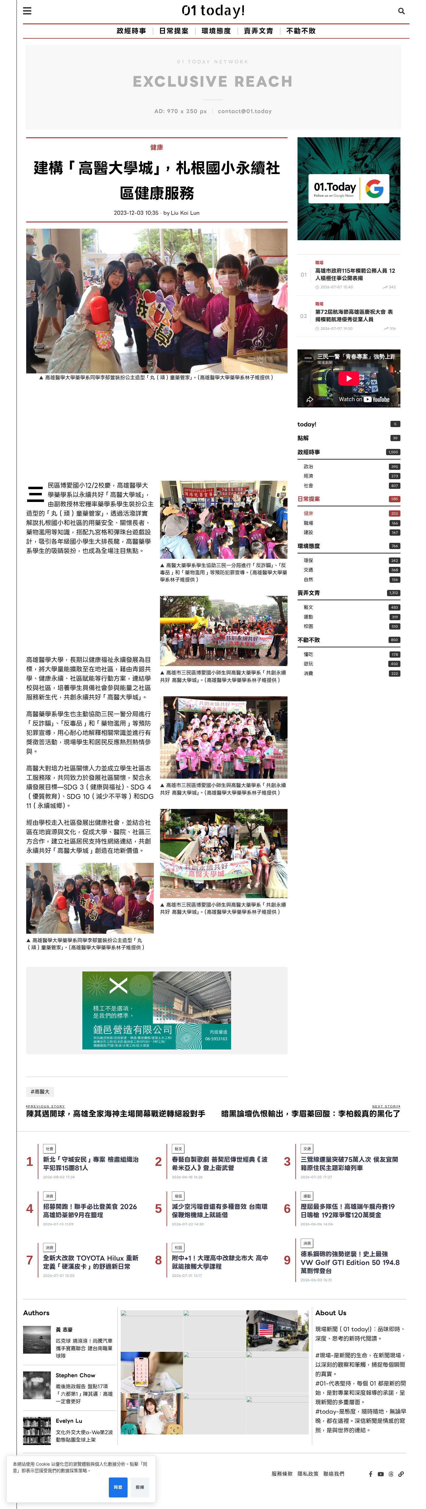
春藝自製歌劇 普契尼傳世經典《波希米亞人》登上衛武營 (220, 1164)
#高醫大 (40, 1092)
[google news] (349, 187)
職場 (319, 263)
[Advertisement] (90, 432)
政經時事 (309, 452)
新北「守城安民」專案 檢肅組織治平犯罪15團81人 (91, 1164)
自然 (308, 579)
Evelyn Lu (69, 1421)
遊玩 (308, 664)
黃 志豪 (64, 1330)
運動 (308, 617)
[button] (402, 11)
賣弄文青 (309, 593)
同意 (118, 1487)
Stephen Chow (75, 1375)
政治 (308, 466)
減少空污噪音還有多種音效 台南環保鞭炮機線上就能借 (220, 1211)
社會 (308, 485)
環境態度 (309, 546)
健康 (156, 148)
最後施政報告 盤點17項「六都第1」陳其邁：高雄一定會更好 (84, 1394)
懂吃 (308, 654)
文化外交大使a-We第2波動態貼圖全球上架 (84, 1436)
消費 (308, 673)
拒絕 (140, 1487)
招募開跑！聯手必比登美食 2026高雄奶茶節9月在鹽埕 (90, 1211)
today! (307, 424)
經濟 (308, 476)
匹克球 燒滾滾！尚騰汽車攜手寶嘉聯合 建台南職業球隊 (84, 1348)
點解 (303, 438)
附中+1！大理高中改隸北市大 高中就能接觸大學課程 (220, 1262)
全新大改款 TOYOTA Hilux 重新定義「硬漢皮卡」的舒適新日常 (90, 1262)
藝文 (308, 607)
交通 (308, 570)
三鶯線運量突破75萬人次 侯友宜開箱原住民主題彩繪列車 (349, 1164)
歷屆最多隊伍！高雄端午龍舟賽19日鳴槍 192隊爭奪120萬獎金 (348, 1211)
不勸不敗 (309, 640)
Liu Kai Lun (185, 213)
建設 (308, 532)
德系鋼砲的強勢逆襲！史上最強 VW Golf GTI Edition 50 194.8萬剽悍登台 (350, 1262)
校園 (308, 626)
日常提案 (309, 499)
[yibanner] (156, 1010)
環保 (308, 560)
